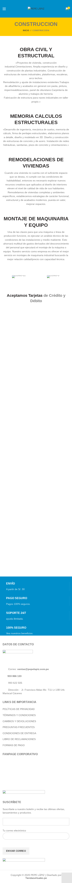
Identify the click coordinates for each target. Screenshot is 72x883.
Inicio (26, 30)
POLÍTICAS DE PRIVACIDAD (19, 709)
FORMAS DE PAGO (14, 745)
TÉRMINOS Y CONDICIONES (19, 715)
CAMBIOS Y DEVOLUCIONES (19, 721)
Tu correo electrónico (14, 830)
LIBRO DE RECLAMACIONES (19, 739)
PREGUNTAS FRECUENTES (19, 727)
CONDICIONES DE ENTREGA (19, 733)
